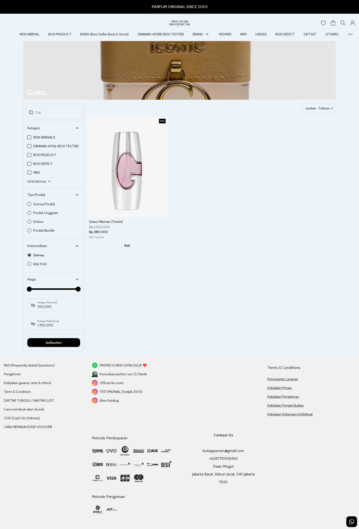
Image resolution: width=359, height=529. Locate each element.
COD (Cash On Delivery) (22, 418)
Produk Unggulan (45, 213)
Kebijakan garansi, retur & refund (27, 383)
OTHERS (332, 34)
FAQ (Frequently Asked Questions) (29, 365)
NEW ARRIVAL (30, 34)
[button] (323, 23)
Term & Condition (17, 391)
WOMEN (225, 34)
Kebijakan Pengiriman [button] (283, 396)
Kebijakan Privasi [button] (279, 388)
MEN (243, 34)
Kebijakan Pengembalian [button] (285, 405)
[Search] (342, 23)
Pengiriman (12, 374)
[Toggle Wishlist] (163, 212)
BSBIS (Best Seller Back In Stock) (104, 34)
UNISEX (261, 34)
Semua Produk (44, 204)
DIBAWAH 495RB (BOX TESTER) (160, 34)
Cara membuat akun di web (24, 409)
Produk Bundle (43, 230)
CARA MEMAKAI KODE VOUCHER (28, 427)
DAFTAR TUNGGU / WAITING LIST (29, 400)
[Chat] (351, 521)
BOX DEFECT (285, 34)
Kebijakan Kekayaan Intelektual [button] (290, 414)
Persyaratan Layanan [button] (282, 379)
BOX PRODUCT (60, 34)
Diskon (38, 221)
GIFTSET (310, 34)
